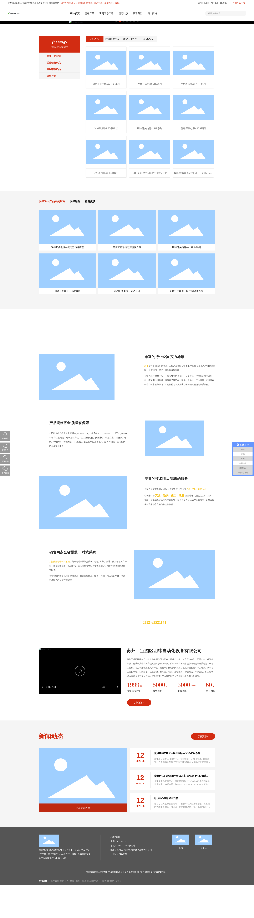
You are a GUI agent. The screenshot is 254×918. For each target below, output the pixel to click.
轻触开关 (64, 881)
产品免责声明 (83, 807)
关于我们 (137, 13)
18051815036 (220, 3)
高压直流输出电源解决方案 (127, 247)
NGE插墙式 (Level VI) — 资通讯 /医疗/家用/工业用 (193, 174)
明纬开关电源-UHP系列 (149, 128)
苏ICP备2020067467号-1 (156, 872)
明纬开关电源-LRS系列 (150, 83)
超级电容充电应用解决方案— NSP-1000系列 (177, 753)
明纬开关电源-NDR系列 (193, 128)
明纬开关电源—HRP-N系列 (186, 247)
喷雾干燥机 (75, 881)
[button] (221, 23)
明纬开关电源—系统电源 (67, 291)
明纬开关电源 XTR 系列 (193, 83)
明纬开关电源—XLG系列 (127, 291)
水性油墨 (55, 881)
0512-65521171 (205, 3)
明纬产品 (89, 13)
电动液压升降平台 (90, 881)
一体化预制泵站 (107, 881)
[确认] (241, 13)
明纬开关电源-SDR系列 (106, 172)
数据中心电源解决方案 (166, 798)
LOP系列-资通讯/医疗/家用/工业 (150, 172)
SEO (142, 872)
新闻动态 (123, 13)
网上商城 (152, 13)
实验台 (119, 881)
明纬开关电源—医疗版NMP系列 (186, 291)
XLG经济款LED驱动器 (106, 128)
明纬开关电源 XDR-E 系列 (106, 83)
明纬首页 (75, 13)
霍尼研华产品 (106, 13)
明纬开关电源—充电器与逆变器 (67, 247)
